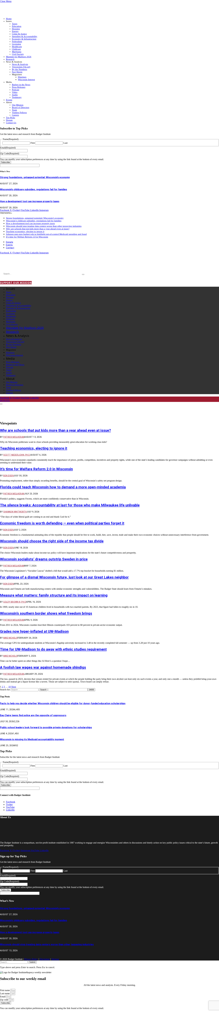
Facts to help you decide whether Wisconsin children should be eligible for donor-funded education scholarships (62, 703)
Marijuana (16, 51)
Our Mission (17, 105)
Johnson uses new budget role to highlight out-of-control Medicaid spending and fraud (46, 234)
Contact (10, 247)
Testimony (17, 97)
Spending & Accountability (24, 36)
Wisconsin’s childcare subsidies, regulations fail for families (33, 189)
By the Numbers (19, 69)
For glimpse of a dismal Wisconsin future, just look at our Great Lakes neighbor (64, 577)
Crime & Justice (19, 34)
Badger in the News (21, 84)
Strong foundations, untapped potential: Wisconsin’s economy (35, 177)
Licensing (16, 44)
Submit (32, 962)
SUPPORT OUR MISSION (16, 282)
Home (9, 18)
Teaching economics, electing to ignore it (25, 231)
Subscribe (5, 162)
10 (9, 686)
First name (5, 990)
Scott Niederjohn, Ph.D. (16, 455)
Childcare (16, 49)
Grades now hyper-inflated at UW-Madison (34, 631)
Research (10, 59)
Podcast (15, 89)
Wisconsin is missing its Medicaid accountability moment (32, 739)
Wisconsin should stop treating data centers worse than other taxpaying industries (43, 226)
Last (65, 143)
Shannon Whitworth (15, 512)
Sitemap (55, 959)
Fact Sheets (17, 72)
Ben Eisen (8, 475)
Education (16, 26)
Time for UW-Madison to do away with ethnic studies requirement (53, 649)
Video (14, 92)
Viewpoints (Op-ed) (21, 67)
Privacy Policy (31, 959)
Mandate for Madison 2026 (18, 57)
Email (3, 996)
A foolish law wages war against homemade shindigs (43, 667)
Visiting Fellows (19, 112)
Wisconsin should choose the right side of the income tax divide (52, 541)
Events (9, 100)
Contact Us (11, 122)
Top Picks (10, 117)
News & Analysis (20, 64)
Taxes (14, 24)
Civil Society (18, 54)
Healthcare (17, 46)
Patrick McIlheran (13, 437)
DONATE (5, 400)
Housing (16, 29)
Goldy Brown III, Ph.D (14, 602)
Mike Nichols (10, 638)
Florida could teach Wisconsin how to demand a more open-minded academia (63, 487)
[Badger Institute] (35, 265)
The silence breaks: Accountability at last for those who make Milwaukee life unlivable (70, 505)
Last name (5, 993)
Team (14, 110)
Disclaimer (45, 959)
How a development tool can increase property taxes (29, 201)
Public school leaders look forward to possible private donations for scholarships (46, 727)
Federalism (17, 41)
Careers (15, 115)
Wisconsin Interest (26, 79)
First (33, 143)
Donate (9, 120)
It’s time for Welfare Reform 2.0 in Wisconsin (27, 237)
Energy (15, 31)
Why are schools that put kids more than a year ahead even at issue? (37, 229)
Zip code (4, 999)
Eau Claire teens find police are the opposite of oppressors (33, 715)
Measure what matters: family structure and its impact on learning (54, 595)
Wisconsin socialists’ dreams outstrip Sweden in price (44, 559)
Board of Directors (20, 107)
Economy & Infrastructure (24, 39)
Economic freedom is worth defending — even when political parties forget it (62, 523)
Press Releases (18, 87)
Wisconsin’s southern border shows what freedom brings (46, 613)
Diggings (22, 77)
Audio (15, 95)
